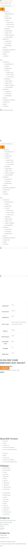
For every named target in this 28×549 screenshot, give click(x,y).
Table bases (6, 483)
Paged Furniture (11, 543)
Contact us (6, 445)
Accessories (6, 489)
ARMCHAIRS (8, 18)
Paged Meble (19, 543)
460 (13, 341)
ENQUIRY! (5, 368)
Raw (13, 336)
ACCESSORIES (9, 37)
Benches (5, 480)
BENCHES (7, 28)
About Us (5, 441)
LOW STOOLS (10, 26)
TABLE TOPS (8, 33)
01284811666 (3, 535)
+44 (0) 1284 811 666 (5, 3)
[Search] (2, 9)
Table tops (6, 485)
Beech (13, 330)
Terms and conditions (8, 447)
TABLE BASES (8, 31)
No (12, 347)
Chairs (5, 472)
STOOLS (7, 20)
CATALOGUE (6, 52)
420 (13, 353)
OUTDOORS (8, 43)
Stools (5, 478)
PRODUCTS (6, 12)
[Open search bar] (0, 141)
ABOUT (5, 47)
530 (13, 305)
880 (13, 316)
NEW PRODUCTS (9, 14)
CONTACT (6, 56)
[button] (14, 60)
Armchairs (6, 474)
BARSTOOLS (10, 22)
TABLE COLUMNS (9, 35)
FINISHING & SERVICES (9, 50)
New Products (7, 470)
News (4, 443)
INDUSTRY (6, 39)
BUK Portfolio (6, 468)
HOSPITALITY (8, 41)
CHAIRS (7, 16)
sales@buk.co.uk (4, 537)
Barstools (5, 476)
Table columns (7, 487)
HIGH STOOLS (10, 24)
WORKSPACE (8, 45)
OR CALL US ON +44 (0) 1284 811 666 (9, 370)
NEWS (5, 54)
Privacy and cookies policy (10, 449)
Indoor (13, 310)
